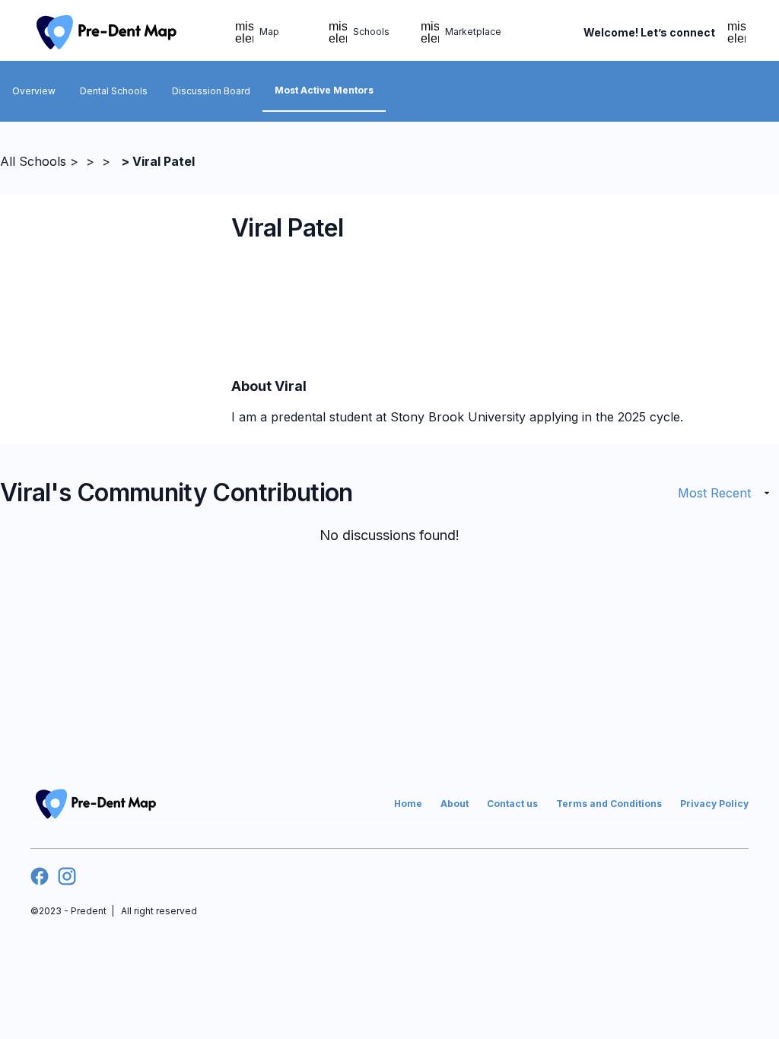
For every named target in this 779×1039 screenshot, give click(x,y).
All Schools (33, 161)
